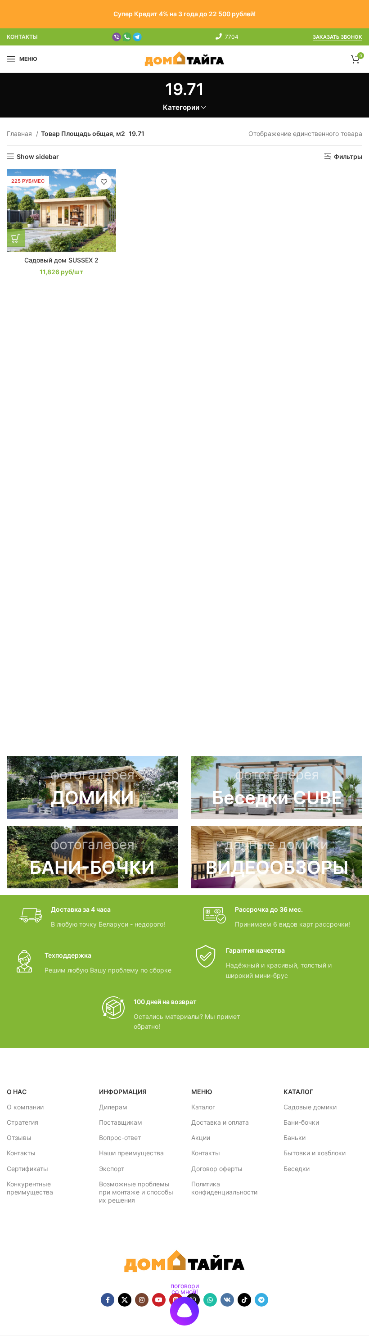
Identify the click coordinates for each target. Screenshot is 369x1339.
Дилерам (113, 1107)
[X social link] (124, 1300)
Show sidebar (38, 156)
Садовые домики (310, 1107)
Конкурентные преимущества (30, 1188)
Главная (20, 133)
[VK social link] (227, 1300)
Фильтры (348, 156)
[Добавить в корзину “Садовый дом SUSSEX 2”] (16, 238)
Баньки (295, 1137)
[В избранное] (104, 182)
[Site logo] (184, 58)
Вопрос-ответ (120, 1137)
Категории (181, 107)
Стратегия (22, 1122)
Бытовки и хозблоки (315, 1153)
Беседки (297, 1168)
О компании (25, 1107)
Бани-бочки (301, 1122)
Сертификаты (27, 1168)
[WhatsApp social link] (210, 1300)
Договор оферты (217, 1168)
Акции (200, 1137)
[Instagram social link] (141, 1300)
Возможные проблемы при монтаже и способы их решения (136, 1192)
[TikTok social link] (244, 1300)
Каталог (203, 1107)
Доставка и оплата (220, 1122)
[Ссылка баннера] (92, 787)
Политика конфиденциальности (224, 1188)
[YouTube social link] (159, 1300)
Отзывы (19, 1137)
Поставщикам (120, 1122)
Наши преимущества (131, 1153)
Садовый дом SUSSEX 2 (61, 260)
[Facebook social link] (107, 1300)
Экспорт (111, 1168)
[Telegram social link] (261, 1300)
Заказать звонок (337, 37)
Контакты (21, 1153)
